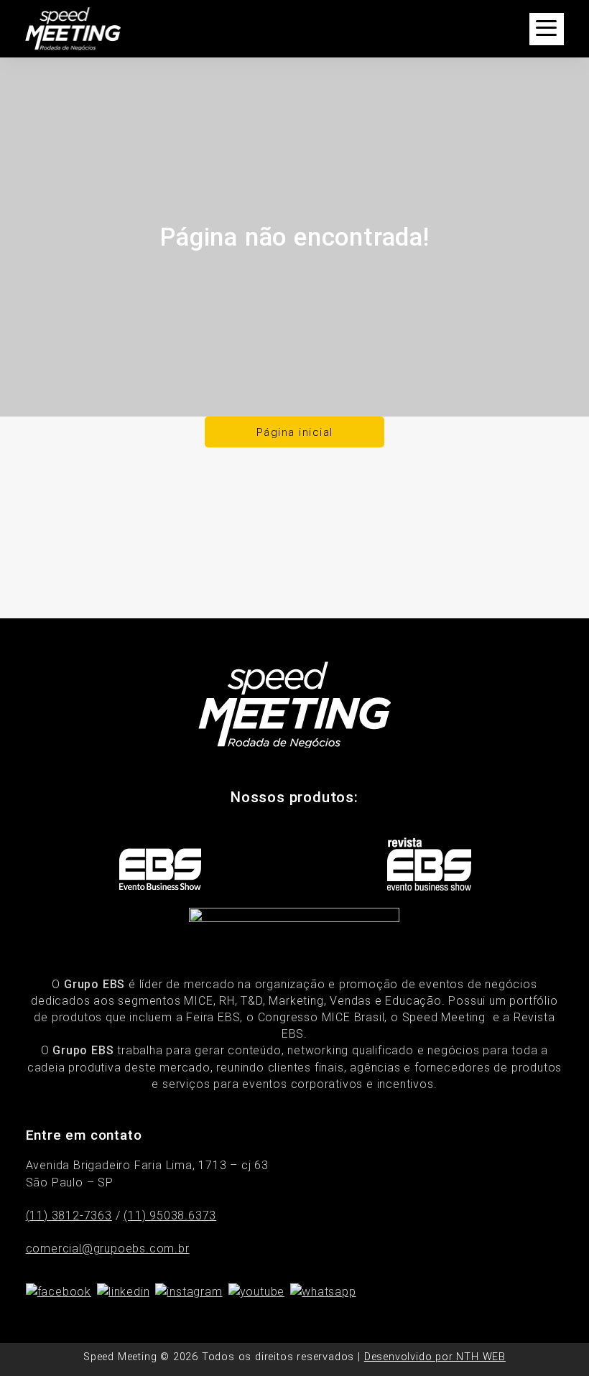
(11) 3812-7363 (69, 1215)
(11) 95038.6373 (170, 1215)
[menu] (546, 29)
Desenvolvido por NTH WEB (435, 1357)
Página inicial (294, 432)
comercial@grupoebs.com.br (108, 1248)
